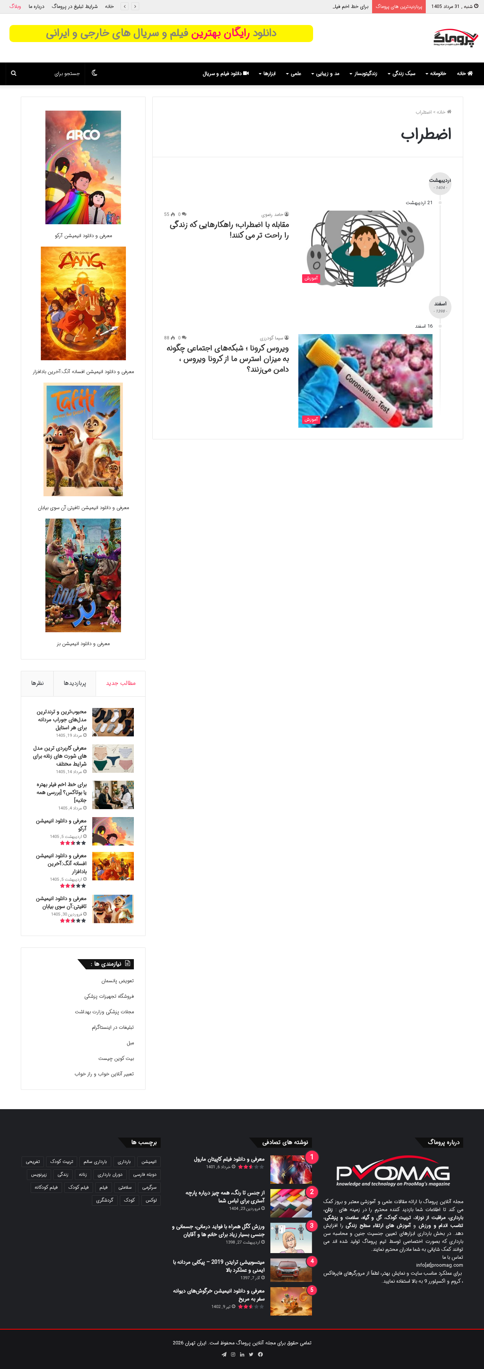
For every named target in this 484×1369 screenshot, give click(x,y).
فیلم (103, 1187)
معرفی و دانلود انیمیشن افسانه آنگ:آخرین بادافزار (83, 372)
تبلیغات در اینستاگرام (113, 1027)
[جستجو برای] (13, 74)
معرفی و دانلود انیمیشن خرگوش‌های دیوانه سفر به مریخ (219, 1295)
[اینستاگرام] (232, 1354)
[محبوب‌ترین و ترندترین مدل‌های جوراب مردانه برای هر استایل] (113, 722)
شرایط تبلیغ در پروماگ (75, 7)
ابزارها (270, 74)
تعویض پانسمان (117, 981)
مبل (130, 1043)
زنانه (83, 1174)
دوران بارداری (110, 1174)
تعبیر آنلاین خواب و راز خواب (104, 1074)
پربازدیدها (75, 683)
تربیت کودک (61, 1161)
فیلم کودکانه (46, 1187)
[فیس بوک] (260, 1354)
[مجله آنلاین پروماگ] (455, 38)
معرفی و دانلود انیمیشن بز (83, 644)
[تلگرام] (223, 1354)
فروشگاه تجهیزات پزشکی (109, 996)
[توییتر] (251, 1354)
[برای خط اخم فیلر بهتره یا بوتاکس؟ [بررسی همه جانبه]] (113, 795)
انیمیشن (149, 1161)
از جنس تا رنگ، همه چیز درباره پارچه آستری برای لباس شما (225, 1197)
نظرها (37, 683)
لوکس (151, 1200)
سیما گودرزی (271, 338)
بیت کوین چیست (116, 1059)
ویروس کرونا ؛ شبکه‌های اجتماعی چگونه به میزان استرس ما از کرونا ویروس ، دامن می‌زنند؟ (228, 358)
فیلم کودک (78, 1187)
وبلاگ (15, 7)
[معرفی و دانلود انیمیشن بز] (83, 577)
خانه (109, 7)
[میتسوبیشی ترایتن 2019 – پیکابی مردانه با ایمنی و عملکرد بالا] (291, 1270)
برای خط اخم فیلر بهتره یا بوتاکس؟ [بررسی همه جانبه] (314, 7)
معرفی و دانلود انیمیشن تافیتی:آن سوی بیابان (83, 508)
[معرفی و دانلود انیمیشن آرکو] (83, 169)
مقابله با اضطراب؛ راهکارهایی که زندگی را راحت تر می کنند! (229, 230)
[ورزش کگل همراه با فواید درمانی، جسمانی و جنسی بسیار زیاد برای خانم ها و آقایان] (291, 1238)
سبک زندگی (403, 74)
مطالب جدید (121, 683)
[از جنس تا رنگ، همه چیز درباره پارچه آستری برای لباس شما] (291, 1203)
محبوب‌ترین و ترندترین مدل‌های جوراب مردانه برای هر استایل (62, 720)
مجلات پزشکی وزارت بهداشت (104, 1012)
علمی (296, 74)
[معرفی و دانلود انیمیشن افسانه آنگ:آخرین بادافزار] (83, 305)
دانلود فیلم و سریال (223, 74)
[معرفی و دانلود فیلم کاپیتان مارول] (291, 1169)
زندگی (62, 1174)
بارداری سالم (95, 1161)
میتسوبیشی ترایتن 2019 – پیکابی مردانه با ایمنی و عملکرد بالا (219, 1266)
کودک (129, 1200)
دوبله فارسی (145, 1174)
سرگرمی (149, 1187)
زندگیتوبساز (365, 74)
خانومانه (438, 74)
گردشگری (104, 1200)
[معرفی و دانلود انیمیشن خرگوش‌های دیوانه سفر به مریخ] (291, 1301)
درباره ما (36, 7)
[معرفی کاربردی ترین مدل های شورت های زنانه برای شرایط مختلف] (113, 758)
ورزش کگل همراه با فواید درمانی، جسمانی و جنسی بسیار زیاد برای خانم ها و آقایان (218, 1230)
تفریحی (33, 1161)
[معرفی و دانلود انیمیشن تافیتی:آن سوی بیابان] (83, 441)
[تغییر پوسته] (94, 74)
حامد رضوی (272, 214)
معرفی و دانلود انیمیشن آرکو (83, 236)
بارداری (124, 1161)
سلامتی (125, 1187)
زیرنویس (39, 1174)
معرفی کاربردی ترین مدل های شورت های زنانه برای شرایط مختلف (60, 756)
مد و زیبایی (327, 74)
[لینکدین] (242, 1354)
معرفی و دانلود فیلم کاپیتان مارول (229, 1159)
